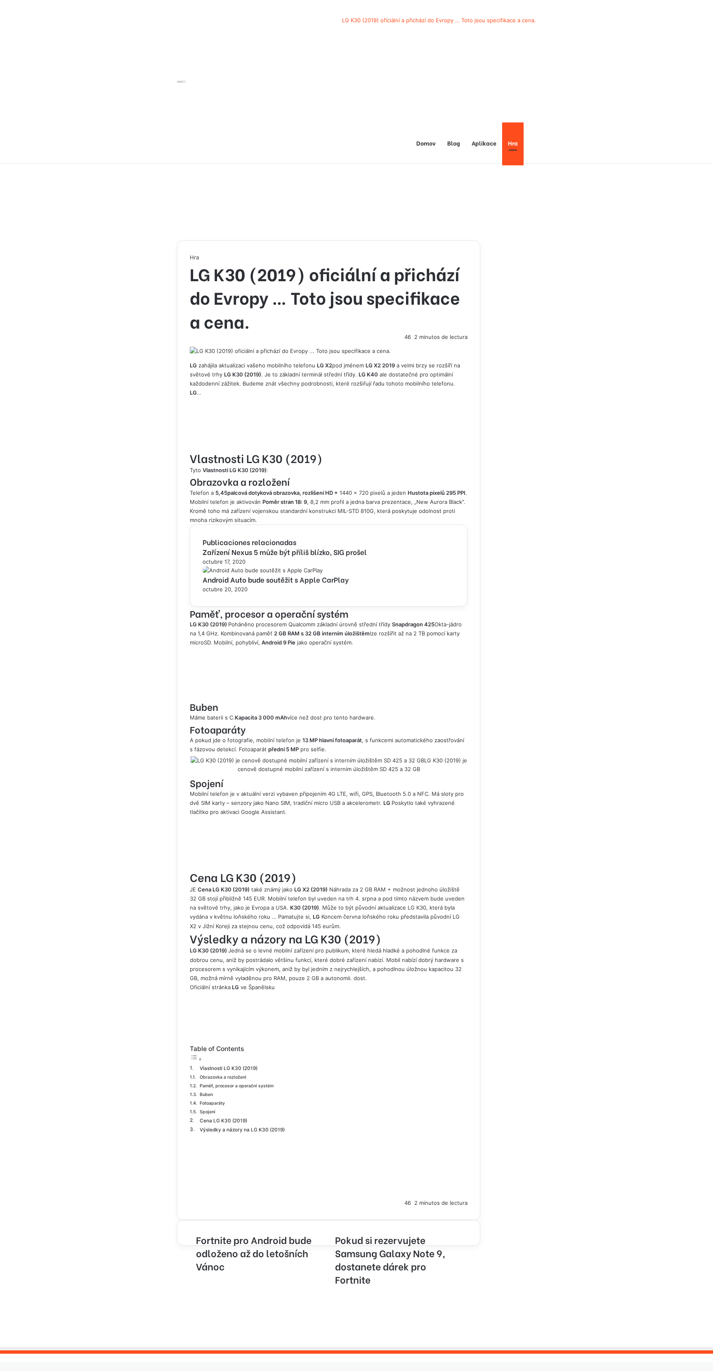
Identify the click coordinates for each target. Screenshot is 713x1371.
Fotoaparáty (212, 1103)
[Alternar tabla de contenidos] (196, 1059)
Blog (453, 143)
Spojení (207, 1112)
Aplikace (484, 143)
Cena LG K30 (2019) (223, 1121)
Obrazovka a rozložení (223, 1077)
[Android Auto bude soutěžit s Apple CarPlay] (263, 570)
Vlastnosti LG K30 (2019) (228, 1068)
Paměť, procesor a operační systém (237, 1086)
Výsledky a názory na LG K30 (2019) (242, 1130)
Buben (206, 1094)
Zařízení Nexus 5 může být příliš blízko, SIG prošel (285, 552)
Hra (513, 143)
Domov (426, 143)
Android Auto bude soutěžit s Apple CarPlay (276, 579)
